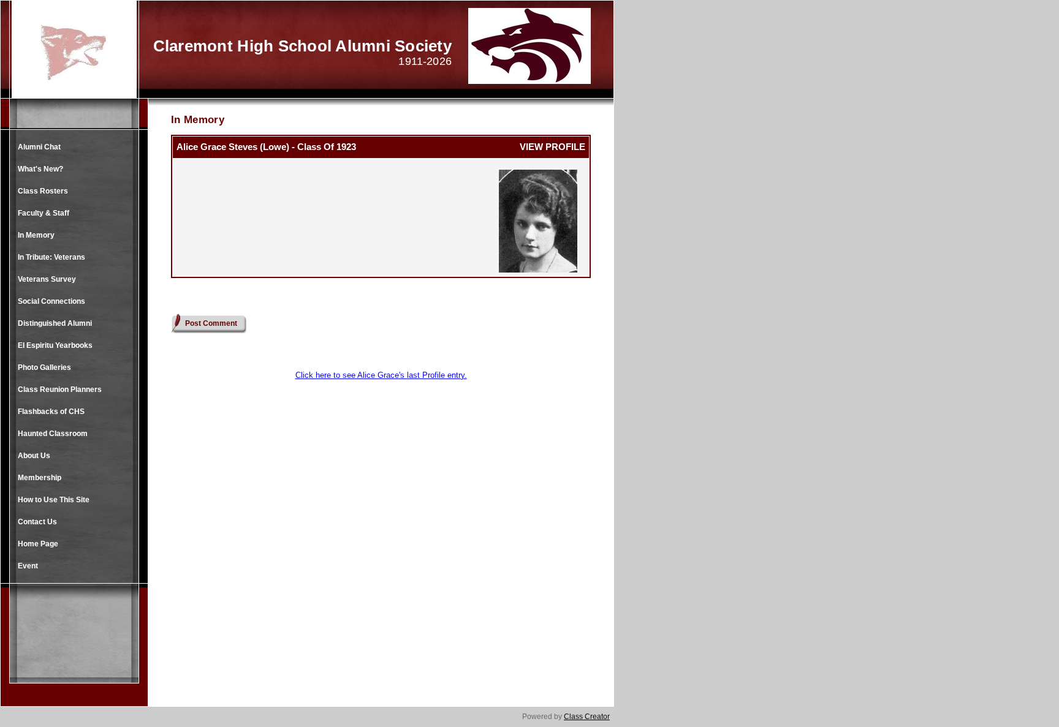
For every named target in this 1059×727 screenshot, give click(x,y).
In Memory (36, 235)
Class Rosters (43, 191)
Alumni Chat (39, 147)
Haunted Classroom (53, 433)
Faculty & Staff (43, 213)
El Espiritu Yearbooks (55, 345)
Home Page (38, 544)
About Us (34, 455)
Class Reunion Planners (60, 389)
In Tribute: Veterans (51, 257)
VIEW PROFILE (552, 146)
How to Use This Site (53, 499)
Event (28, 566)
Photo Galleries (44, 367)
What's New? (40, 169)
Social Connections (51, 301)
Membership (39, 477)
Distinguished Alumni (55, 323)
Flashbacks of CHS (51, 411)
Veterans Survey (47, 279)
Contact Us (37, 522)
